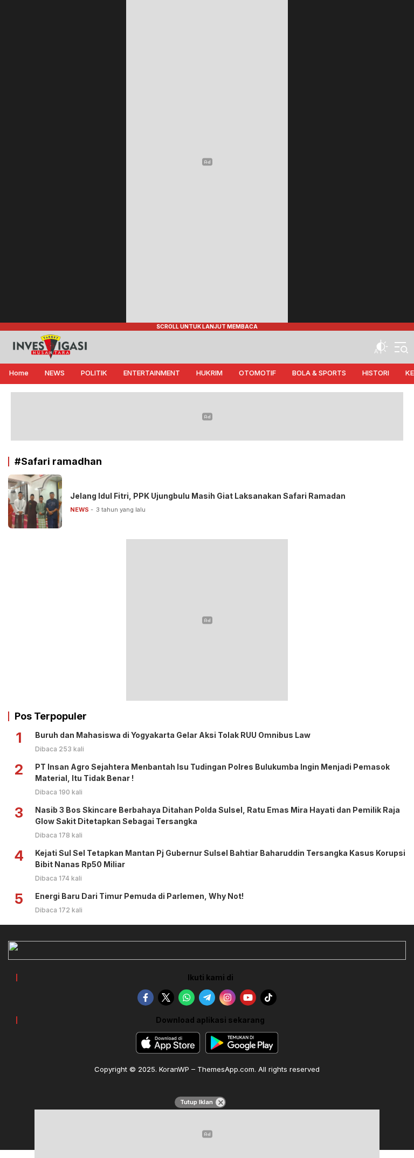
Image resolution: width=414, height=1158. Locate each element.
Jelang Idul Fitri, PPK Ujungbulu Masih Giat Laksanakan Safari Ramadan (208, 495)
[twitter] (166, 997)
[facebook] (145, 997)
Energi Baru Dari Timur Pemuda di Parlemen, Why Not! (139, 896)
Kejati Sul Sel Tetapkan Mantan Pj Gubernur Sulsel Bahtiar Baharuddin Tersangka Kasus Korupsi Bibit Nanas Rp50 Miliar (220, 858)
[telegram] (207, 997)
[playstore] (241, 1043)
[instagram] (227, 997)
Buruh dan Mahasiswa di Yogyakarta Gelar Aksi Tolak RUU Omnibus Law (172, 735)
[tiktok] (268, 997)
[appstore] (168, 1043)
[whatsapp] (186, 997)
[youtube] (248, 997)
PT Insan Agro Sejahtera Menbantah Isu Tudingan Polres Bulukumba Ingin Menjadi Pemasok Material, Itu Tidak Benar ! (212, 772)
